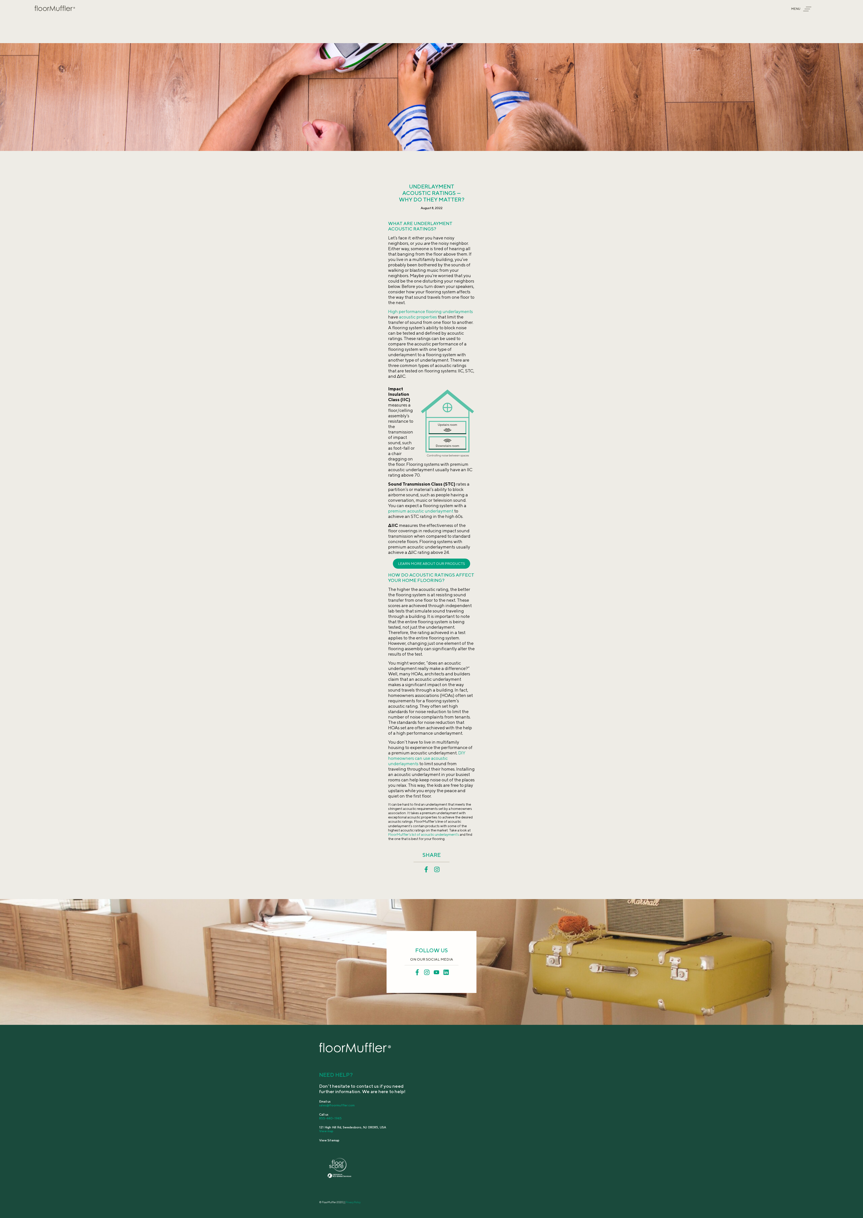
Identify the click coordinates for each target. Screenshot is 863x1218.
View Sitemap (329, 1140)
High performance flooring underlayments (430, 311)
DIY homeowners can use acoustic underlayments (426, 758)
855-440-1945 (330, 1118)
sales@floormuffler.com (337, 1105)
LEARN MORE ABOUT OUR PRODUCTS (431, 563)
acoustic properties (418, 316)
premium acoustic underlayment (420, 510)
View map (326, 1131)
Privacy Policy (353, 1202)
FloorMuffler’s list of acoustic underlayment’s (423, 834)
